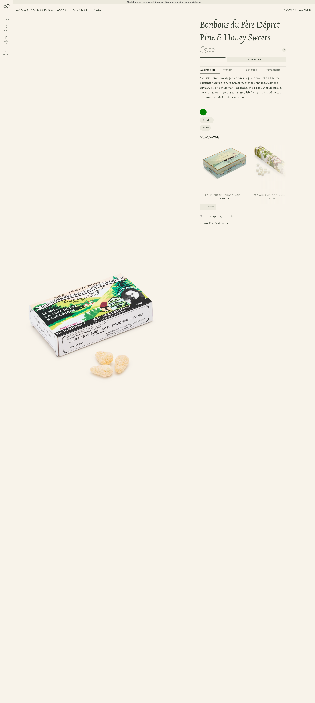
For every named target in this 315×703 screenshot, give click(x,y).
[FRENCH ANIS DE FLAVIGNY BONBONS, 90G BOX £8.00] (272, 163)
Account (290, 10)
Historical (207, 120)
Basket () (306, 10)
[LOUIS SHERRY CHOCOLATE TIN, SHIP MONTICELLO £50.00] (224, 163)
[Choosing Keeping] (6, 6)
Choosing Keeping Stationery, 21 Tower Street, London (57, 10)
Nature (205, 128)
